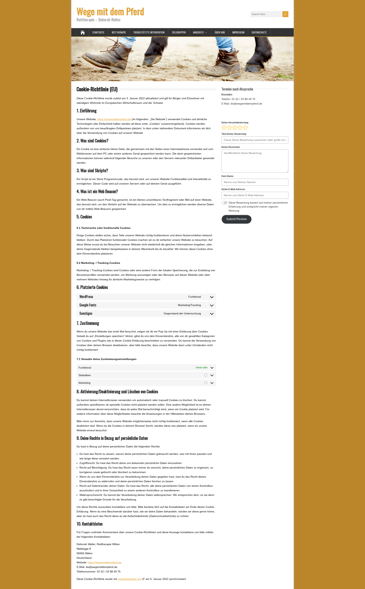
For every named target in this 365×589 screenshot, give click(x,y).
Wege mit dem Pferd (110, 11)
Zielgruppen (179, 32)
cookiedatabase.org (129, 578)
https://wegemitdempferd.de (114, 119)
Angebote (198, 32)
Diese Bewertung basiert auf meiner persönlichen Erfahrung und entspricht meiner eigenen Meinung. (258, 206)
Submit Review (236, 219)
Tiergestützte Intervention (148, 32)
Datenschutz (259, 32)
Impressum (238, 32)
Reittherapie (119, 32)
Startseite (98, 32)
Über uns (220, 32)
